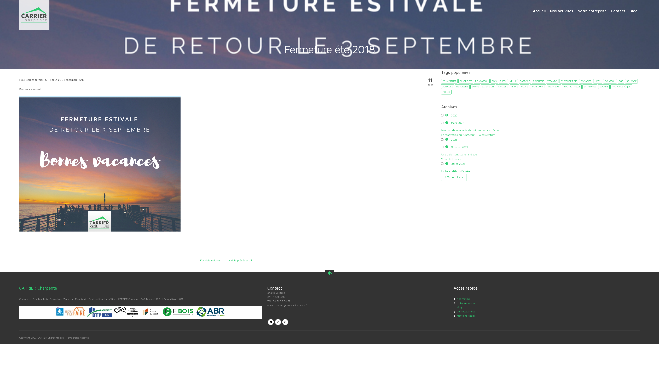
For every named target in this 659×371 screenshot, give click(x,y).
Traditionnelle (571, 86)
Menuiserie (462, 86)
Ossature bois (568, 81)
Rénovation (481, 81)
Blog (633, 11)
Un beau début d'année (455, 171)
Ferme (514, 86)
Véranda (552, 81)
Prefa (503, 81)
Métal (598, 81)
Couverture (449, 81)
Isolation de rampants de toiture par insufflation (470, 130)
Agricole (447, 86)
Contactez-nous (466, 311)
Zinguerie (538, 81)
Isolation (609, 81)
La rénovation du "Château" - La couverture (468, 134)
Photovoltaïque (621, 86)
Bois (494, 81)
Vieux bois (554, 86)
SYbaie (475, 86)
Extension (488, 86)
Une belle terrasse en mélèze (459, 154)
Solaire (604, 86)
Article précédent (239, 260)
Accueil (539, 11)
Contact (618, 11)
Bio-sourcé (538, 86)
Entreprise (590, 86)
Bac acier (586, 81)
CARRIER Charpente (38, 287)
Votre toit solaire (451, 159)
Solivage (631, 81)
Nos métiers (463, 298)
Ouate (524, 86)
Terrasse (502, 86)
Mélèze (446, 92)
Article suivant (210, 260)
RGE (621, 81)
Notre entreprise (591, 11)
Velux (513, 81)
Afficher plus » (454, 177)
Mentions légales (466, 315)
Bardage (525, 81)
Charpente (466, 81)
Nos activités (561, 11)
